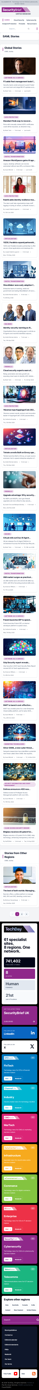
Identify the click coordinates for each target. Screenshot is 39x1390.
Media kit (18, 1078)
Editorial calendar (11, 1340)
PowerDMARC (6, 1387)
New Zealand (18, 1310)
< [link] (12, 914)
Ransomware (32, 24)
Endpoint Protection (9, 24)
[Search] (28, 28)
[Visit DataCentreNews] (15, 1148)
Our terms (8, 1364)
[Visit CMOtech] (15, 1117)
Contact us (9, 1335)
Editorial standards (11, 1345)
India (33, 1305)
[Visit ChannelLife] (15, 1088)
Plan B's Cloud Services (9, 1385)
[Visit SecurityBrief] (15, 1239)
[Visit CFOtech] (15, 1058)
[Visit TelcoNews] (15, 1269)
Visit (6, 1078)
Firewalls (22, 24)
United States (31, 1310)
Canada (25, 1305)
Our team (8, 1359)
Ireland (7, 1310)
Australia (15, 1305)
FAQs (7, 1349)
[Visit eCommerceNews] (15, 1178)
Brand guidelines (11, 1330)
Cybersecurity (31, 20)
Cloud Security (19, 20)
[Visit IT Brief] (15, 1208)
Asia (6, 1305)
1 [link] (17, 914)
